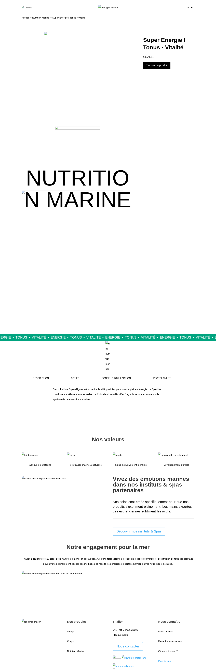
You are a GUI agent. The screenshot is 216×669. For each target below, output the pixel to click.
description (41, 378)
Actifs (75, 378)
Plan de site (164, 661)
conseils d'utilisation (116, 378)
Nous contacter (127, 646)
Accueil (25, 17)
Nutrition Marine (40, 17)
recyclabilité (162, 378)
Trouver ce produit (157, 65)
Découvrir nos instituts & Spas (138, 531)
